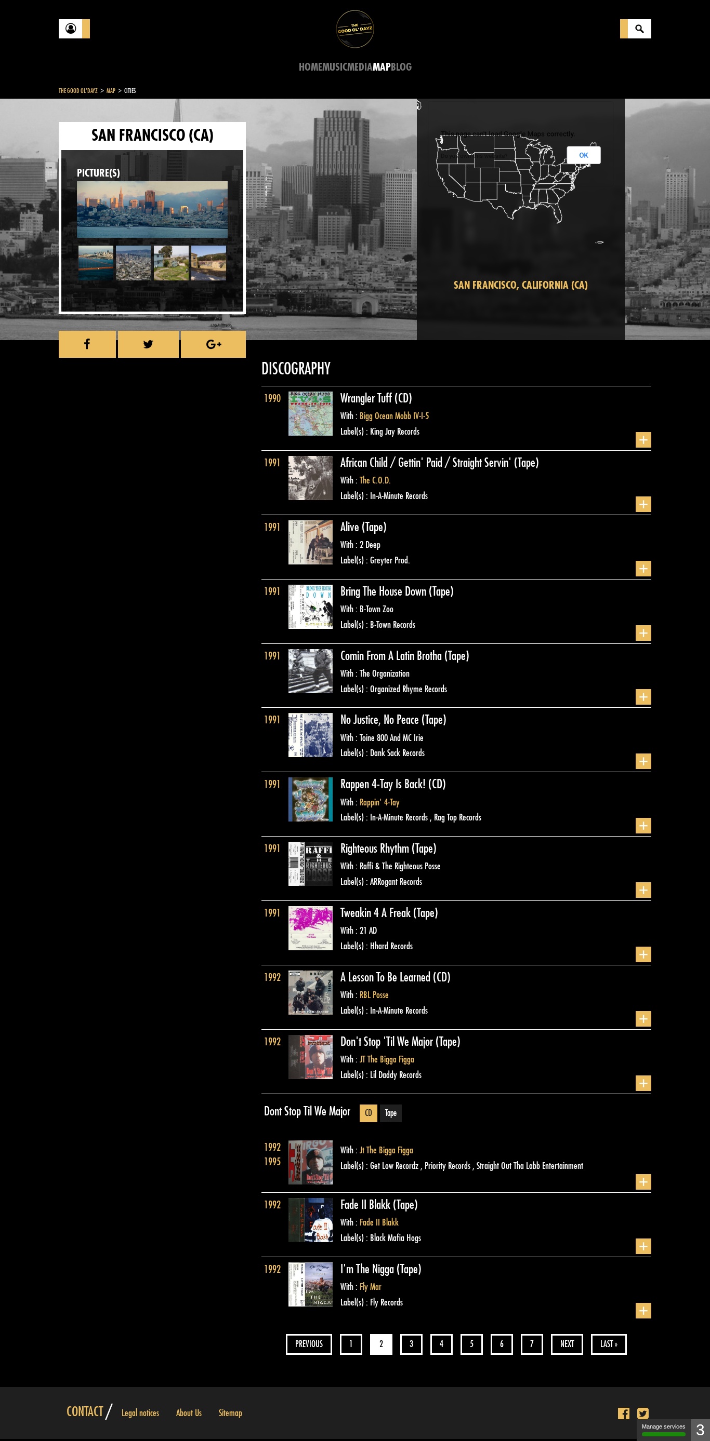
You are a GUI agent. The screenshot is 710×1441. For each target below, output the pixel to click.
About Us (189, 1413)
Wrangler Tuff (367, 398)
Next (567, 1344)
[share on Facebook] (87, 344)
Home (310, 67)
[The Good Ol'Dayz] (355, 28)
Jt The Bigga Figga (386, 1150)
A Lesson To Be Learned (386, 977)
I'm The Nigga (368, 1269)
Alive (351, 527)
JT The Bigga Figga (387, 1059)
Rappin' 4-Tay (380, 802)
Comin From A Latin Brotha (392, 656)
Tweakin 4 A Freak (376, 913)
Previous (309, 1344)
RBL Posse (374, 995)
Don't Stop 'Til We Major (388, 1041)
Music (334, 67)
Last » (608, 1344)
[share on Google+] (213, 344)
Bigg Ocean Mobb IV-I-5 (394, 416)
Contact (85, 1412)
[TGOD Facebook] (623, 1414)
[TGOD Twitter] (643, 1414)
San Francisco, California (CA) (521, 285)
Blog (401, 67)
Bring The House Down (384, 591)
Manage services (664, 1426)
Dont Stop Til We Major (307, 1111)
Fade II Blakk (366, 1204)
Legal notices (140, 1413)
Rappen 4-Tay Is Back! (384, 784)
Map (382, 67)
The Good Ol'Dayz (78, 91)
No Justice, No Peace (381, 719)
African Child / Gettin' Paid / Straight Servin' (427, 462)
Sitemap (230, 1413)
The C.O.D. (375, 480)
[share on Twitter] (148, 344)
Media (360, 67)
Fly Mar (371, 1286)
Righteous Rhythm (376, 848)
